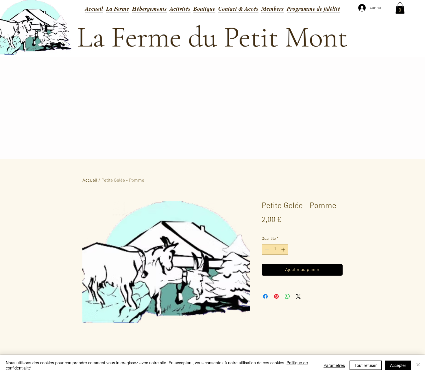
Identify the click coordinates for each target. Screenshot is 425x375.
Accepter (398, 365)
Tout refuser (365, 365)
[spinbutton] (275, 249)
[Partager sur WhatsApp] (287, 296)
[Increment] (283, 249)
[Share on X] (298, 296)
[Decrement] (266, 249)
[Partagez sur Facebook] (265, 296)
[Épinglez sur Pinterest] (276, 296)
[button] (180, 8)
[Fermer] (418, 365)
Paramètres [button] (334, 365)
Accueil (89, 180)
